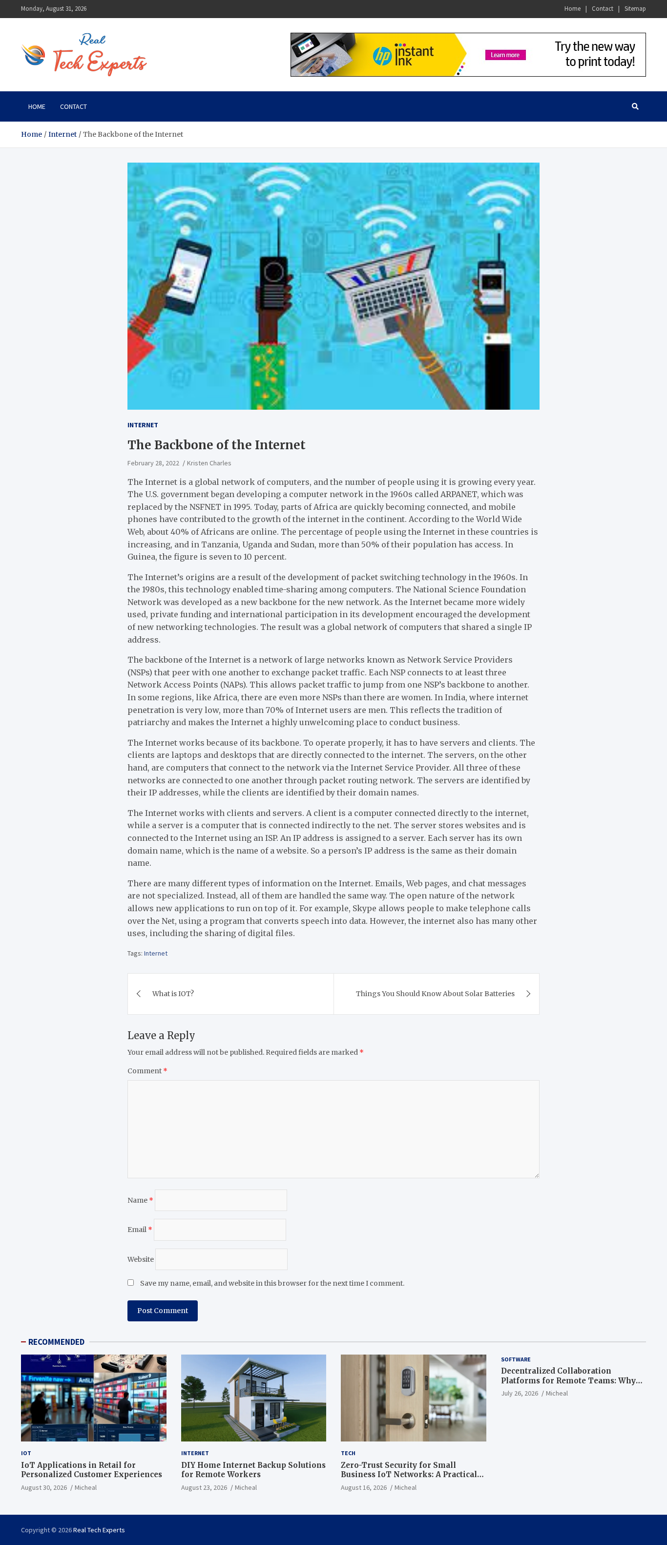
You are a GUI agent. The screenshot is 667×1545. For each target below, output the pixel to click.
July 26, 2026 (519, 1393)
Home (572, 8)
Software (516, 1359)
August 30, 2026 (44, 1487)
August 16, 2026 (364, 1487)
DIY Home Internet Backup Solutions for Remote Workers (253, 1470)
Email (139, 1229)
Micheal (86, 1487)
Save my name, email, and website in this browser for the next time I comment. (272, 1283)
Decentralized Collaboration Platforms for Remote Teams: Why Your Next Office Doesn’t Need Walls (571, 1380)
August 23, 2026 (204, 1487)
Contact (602, 8)
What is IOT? (173, 993)
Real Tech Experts (99, 1529)
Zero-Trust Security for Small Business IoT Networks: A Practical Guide (409, 1475)
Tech (348, 1453)
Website (140, 1259)
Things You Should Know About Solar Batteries (435, 993)
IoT (26, 1453)
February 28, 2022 (153, 463)
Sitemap (635, 8)
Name (140, 1200)
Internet (142, 424)
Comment (147, 1070)
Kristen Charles (209, 463)
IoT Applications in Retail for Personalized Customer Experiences (91, 1470)
